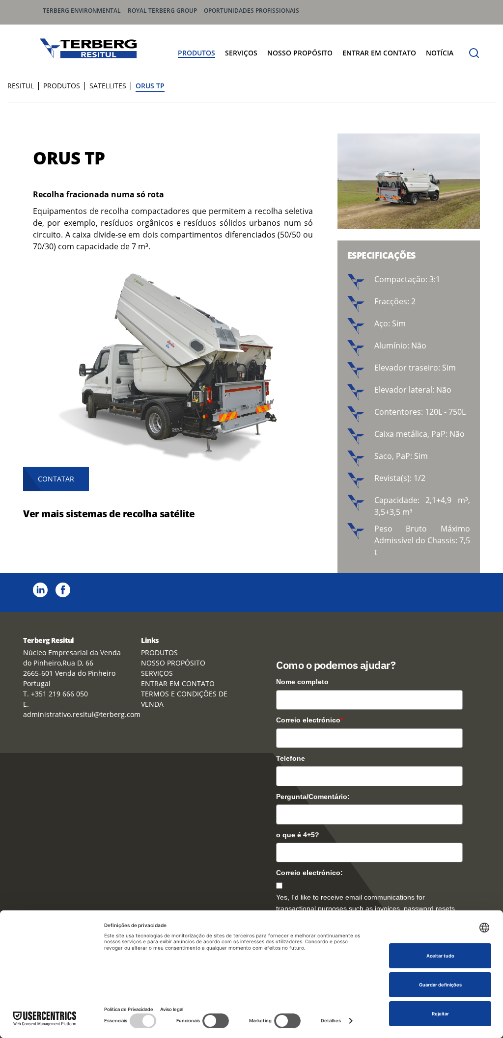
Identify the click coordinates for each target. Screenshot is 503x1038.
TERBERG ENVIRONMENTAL (82, 10)
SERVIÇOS (241, 52)
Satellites (107, 85)
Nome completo (302, 682)
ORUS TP (150, 85)
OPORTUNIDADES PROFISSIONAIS (251, 10)
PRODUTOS (196, 52)
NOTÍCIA (439, 52)
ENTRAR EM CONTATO (379, 52)
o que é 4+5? (297, 835)
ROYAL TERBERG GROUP (162, 10)
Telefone (290, 758)
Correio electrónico (309, 720)
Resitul (20, 85)
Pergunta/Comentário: (313, 796)
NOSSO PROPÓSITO (300, 52)
